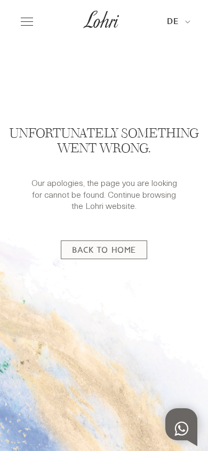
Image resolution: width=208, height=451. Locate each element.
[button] (178, 22)
